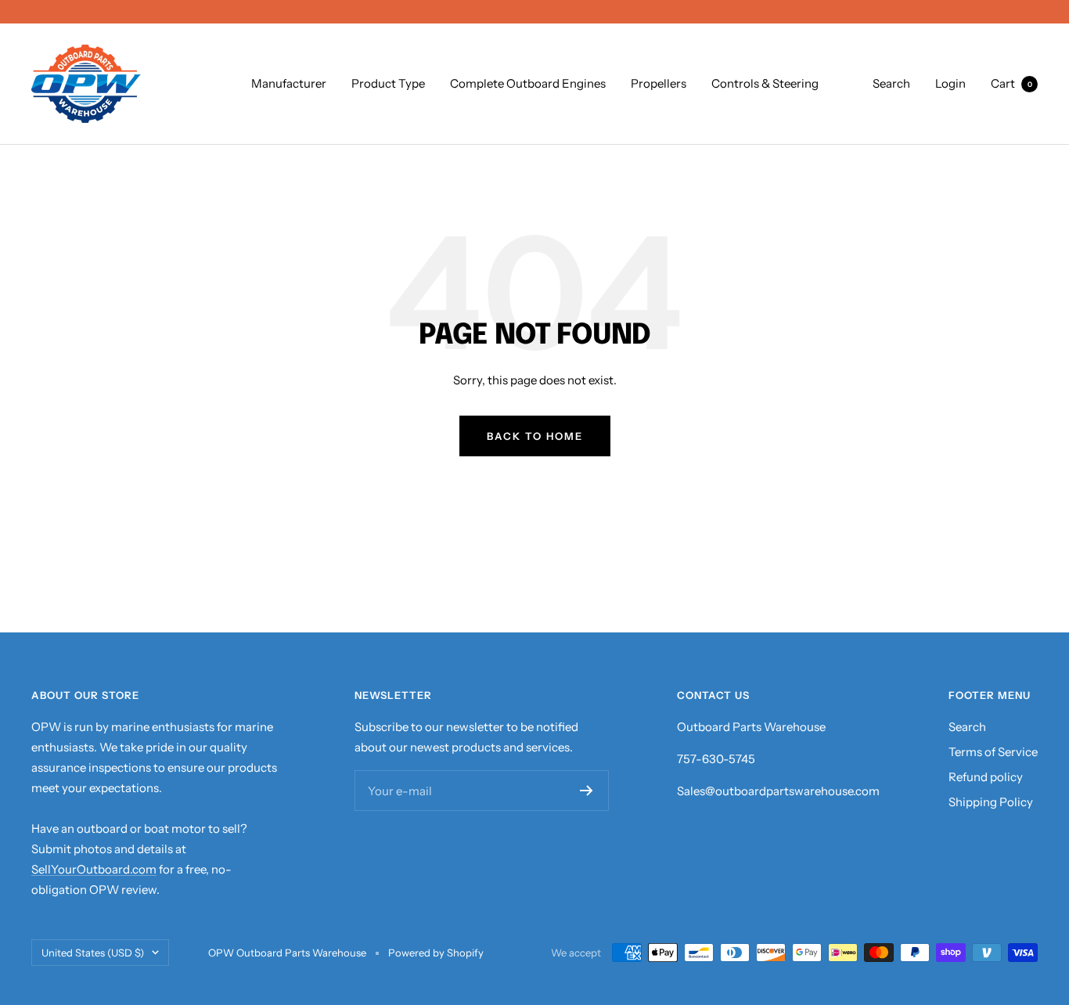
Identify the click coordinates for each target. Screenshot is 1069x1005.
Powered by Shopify (436, 952)
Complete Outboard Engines (528, 83)
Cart (1011, 83)
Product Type (388, 83)
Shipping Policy (990, 801)
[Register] (586, 790)
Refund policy (985, 776)
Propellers (658, 83)
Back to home (535, 436)
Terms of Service (993, 751)
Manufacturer (288, 83)
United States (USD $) (92, 952)
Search (891, 83)
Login (950, 83)
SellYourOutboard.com (94, 869)
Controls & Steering (765, 83)
